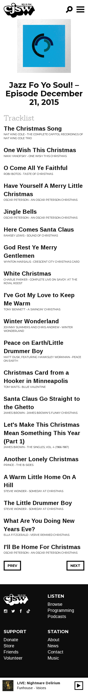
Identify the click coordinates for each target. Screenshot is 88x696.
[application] (79, 685)
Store (9, 645)
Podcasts (57, 616)
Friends (11, 652)
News (53, 645)
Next (75, 565)
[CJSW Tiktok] (28, 610)
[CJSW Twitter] (13, 610)
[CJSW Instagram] (6, 610)
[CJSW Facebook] (21, 610)
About (53, 639)
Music (53, 658)
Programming (61, 610)
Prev (12, 565)
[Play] (79, 685)
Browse (55, 604)
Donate (11, 639)
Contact (55, 652)
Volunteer (13, 658)
